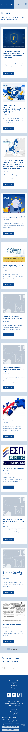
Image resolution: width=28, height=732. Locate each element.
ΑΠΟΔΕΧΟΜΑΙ (10, 729)
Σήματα (14, 683)
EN (18, 4)
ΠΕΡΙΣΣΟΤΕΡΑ (8, 73)
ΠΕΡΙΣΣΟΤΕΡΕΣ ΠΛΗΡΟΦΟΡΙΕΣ (10, 726)
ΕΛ (15, 4)
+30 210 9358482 (15, 701)
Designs (14, 688)
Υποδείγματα (14, 685)
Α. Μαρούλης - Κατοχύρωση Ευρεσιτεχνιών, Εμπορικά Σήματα (7, 4)
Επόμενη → (16, 649)
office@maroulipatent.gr (16, 703)
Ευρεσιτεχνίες (14, 680)
